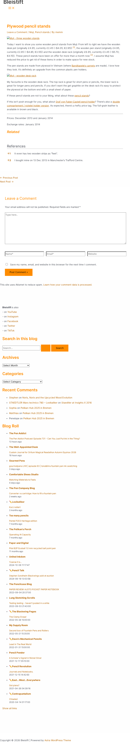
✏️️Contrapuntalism (20, 693)
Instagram (12, 316)
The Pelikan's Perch (20, 529)
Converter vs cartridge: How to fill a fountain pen (32, 493)
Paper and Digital (19, 543)
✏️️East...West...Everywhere (24, 680)
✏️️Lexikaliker (17, 501)
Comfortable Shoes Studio (23, 474)
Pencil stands (42, 32)
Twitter (11, 325)
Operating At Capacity (20, 534)
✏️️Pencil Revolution (20, 666)
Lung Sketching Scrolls (22, 597)
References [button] (16, 146)
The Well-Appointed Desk (23, 447)
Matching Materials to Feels (22, 479)
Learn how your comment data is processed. (67, 284)
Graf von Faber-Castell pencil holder (75, 101)
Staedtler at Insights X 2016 (76, 402)
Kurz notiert (14, 507)
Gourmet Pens (17, 460)
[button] (74, 48)
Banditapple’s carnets (83, 65)
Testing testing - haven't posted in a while (29, 603)
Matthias (14, 413)
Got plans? (14, 685)
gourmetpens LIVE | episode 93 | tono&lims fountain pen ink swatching (43, 466)
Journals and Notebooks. (21, 671)
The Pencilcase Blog (20, 584)
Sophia (13, 408)
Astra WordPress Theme (58, 740)
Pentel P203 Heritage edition (23, 521)
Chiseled (13, 699)
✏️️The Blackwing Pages (22, 611)
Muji (31, 32)
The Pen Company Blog (22, 488)
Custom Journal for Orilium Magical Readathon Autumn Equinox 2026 (42, 452)
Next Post (7, 181)
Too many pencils (19, 515)
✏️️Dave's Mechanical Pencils (25, 639)
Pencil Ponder (17, 652)
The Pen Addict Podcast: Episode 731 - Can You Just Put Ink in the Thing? (44, 438)
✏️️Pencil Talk (16, 570)
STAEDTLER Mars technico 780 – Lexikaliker (33, 402)
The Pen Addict (17, 433)
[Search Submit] (45, 348)
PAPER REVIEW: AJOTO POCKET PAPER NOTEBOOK (34, 589)
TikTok (10, 330)
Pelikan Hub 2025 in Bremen (36, 408)
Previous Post (9, 177)
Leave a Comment (17, 32)
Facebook (12, 321)
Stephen (13, 397)
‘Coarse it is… (15, 562)
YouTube (12, 312)
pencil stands (81, 95)
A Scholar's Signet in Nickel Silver (25, 658)
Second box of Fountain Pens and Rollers (29, 630)
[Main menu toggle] (11, 8)
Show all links (9, 708)
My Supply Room (18, 625)
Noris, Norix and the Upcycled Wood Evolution (47, 397)
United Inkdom (17, 556)
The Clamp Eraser (18, 617)
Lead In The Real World (20, 644)
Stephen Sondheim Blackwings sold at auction (31, 575)
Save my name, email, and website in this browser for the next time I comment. (53, 264)
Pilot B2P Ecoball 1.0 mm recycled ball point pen (32, 548)
